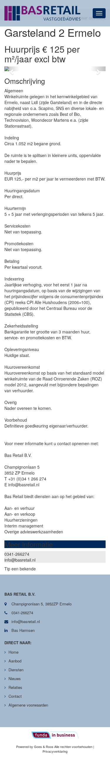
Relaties (15, 687)
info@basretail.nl (19, 560)
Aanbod (15, 661)
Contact (15, 696)
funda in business (55, 735)
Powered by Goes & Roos (34, 746)
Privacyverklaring (55, 751)
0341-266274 (16, 554)
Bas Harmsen (22, 630)
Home (13, 652)
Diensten (16, 669)
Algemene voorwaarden (28, 705)
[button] (12, 68)
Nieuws (15, 678)
